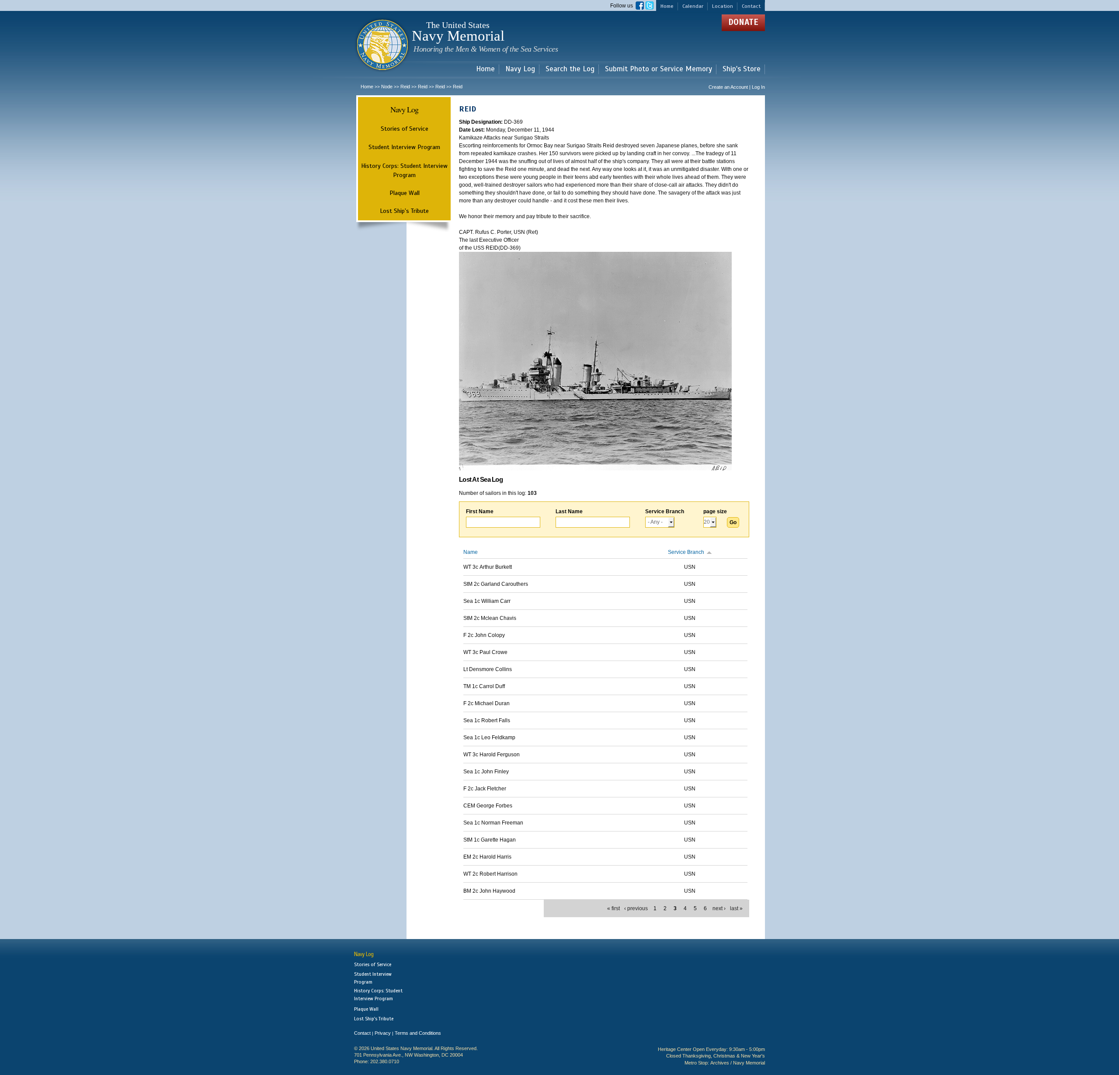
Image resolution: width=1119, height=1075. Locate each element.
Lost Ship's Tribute (404, 211)
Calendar (692, 6)
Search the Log (570, 69)
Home (667, 6)
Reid (405, 86)
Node (387, 86)
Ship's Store (742, 69)
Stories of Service (404, 128)
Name (470, 552)
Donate (743, 22)
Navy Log (520, 69)
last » (736, 908)
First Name (479, 511)
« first (613, 908)
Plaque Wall (404, 193)
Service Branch (664, 511)
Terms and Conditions (418, 1033)
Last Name (569, 511)
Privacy (383, 1033)
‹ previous (636, 908)
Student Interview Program (404, 147)
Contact (751, 6)
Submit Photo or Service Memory (658, 69)
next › (719, 908)
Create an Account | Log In (737, 87)
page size (715, 511)
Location (722, 6)
